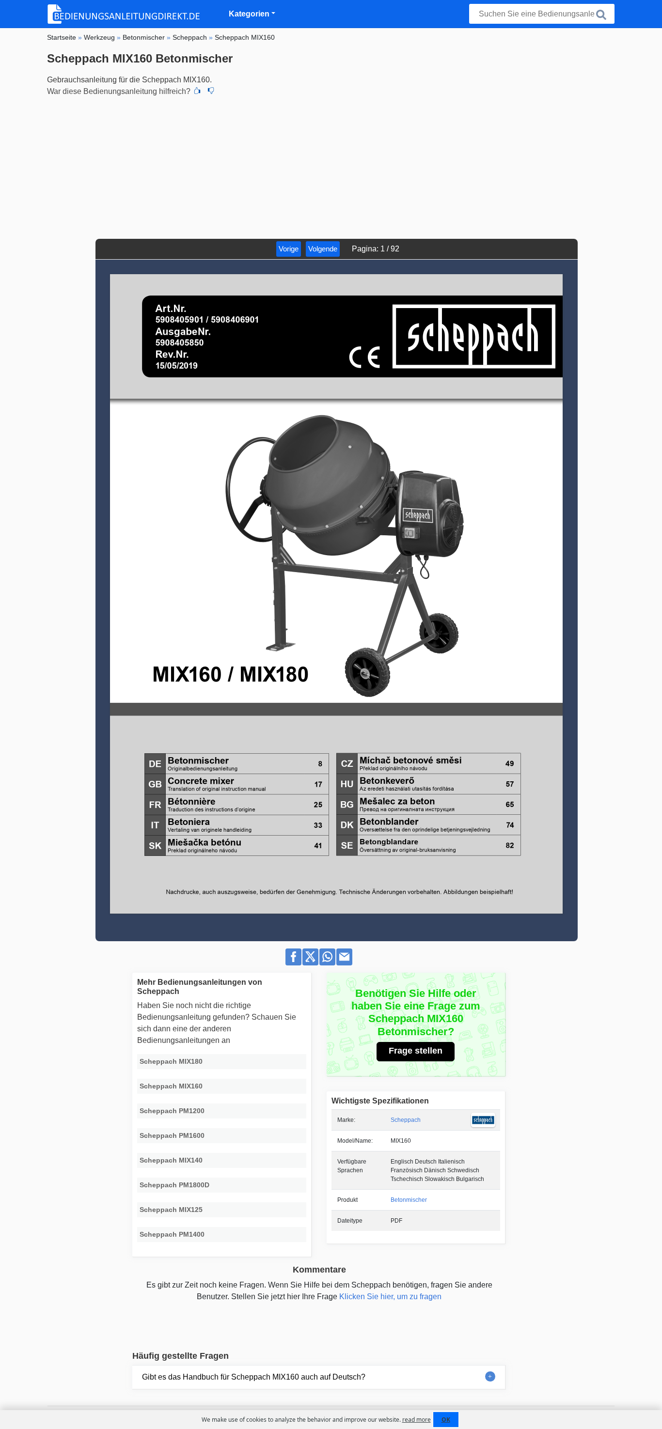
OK (445, 1419)
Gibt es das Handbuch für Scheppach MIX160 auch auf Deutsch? (253, 1377)
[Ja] (197, 91)
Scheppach (406, 1120)
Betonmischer (409, 1199)
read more (416, 1419)
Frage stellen (415, 1051)
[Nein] (211, 91)
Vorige (289, 249)
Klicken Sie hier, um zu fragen (390, 1296)
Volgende (322, 249)
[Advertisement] (331, 166)
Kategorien (249, 14)
